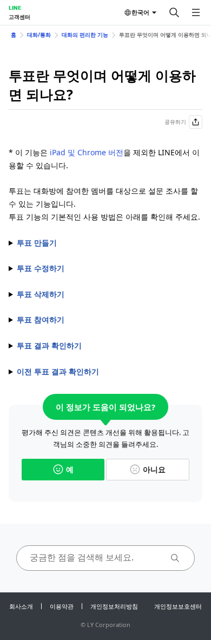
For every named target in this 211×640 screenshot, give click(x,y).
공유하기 (175, 122)
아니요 (154, 469)
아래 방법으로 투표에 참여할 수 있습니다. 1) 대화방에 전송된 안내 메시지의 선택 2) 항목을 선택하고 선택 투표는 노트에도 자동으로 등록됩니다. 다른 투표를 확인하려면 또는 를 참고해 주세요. (104, 320)
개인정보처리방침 (114, 606)
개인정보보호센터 (178, 606)
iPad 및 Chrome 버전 (86, 152)
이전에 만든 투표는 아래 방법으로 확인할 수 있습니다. (104, 372)
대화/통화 (39, 34)
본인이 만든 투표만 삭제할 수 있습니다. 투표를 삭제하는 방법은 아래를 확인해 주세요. (102, 295)
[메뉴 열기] (196, 12)
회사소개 (21, 606)
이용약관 (62, 606)
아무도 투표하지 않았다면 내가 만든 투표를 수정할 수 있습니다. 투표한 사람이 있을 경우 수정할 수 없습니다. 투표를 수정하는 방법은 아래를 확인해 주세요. (104, 269)
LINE (15, 7)
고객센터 (19, 17)
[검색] (174, 12)
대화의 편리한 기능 (85, 34)
